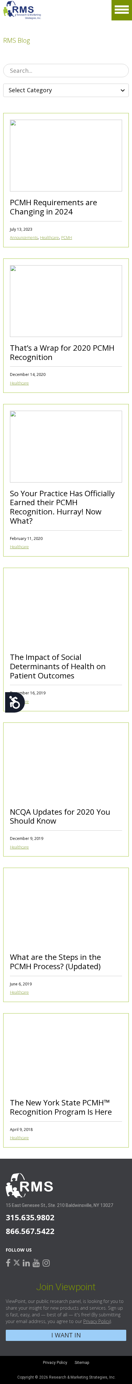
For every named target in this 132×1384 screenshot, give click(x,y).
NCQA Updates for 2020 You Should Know (60, 816)
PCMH (66, 237)
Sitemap (82, 1362)
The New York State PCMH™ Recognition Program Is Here (61, 1107)
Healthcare (49, 237)
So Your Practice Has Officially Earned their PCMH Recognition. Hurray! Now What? (62, 507)
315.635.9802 (30, 1217)
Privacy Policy (96, 1321)
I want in (66, 1335)
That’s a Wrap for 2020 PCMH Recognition (62, 352)
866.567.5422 (30, 1231)
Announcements (24, 237)
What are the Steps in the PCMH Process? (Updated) (55, 961)
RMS (22, 10)
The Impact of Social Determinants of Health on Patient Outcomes (58, 666)
